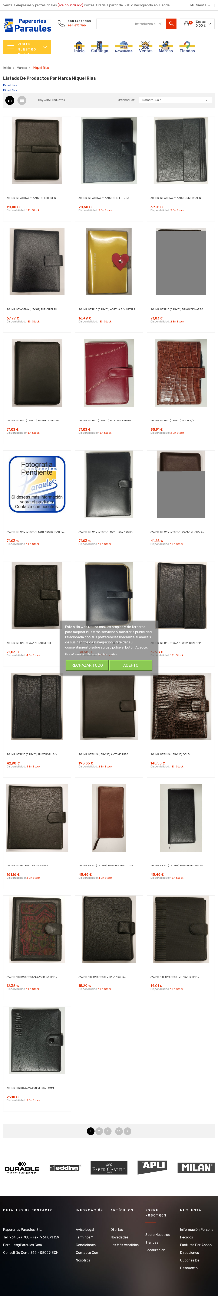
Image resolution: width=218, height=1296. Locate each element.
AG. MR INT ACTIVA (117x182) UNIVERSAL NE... (177, 197)
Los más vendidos (124, 1245)
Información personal (197, 1230)
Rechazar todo (87, 665)
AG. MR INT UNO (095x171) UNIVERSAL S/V (32, 754)
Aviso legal (85, 1230)
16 (119, 1131)
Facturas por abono (196, 1245)
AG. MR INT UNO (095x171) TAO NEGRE (29, 642)
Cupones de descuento (189, 1264)
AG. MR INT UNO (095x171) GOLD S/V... (173, 420)
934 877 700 (77, 25)
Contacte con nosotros (87, 1256)
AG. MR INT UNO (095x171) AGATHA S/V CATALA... (108, 309)
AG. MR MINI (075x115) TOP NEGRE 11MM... (175, 976)
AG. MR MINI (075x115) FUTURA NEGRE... (102, 976)
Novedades (119, 1237)
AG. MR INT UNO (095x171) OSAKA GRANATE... (177, 531)
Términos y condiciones (86, 1241)
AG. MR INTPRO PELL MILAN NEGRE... (28, 865)
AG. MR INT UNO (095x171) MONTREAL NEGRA (105, 531)
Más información (75, 654)
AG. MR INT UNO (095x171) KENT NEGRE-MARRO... (36, 531)
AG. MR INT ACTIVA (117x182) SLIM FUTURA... (105, 197)
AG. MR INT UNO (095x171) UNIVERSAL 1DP (176, 642)
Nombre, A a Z (175, 100)
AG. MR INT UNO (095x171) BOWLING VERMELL (106, 420)
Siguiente (127, 1131)
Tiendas (151, 1242)
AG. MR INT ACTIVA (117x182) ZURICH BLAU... (33, 309)
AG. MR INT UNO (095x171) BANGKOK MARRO (177, 309)
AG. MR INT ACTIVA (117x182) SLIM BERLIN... (32, 197)
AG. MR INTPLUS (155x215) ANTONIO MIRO (103, 754)
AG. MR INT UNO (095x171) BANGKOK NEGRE (33, 420)
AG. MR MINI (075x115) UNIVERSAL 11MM (30, 1088)
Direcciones (189, 1253)
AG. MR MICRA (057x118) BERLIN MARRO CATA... (107, 865)
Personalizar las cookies (102, 654)
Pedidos (186, 1237)
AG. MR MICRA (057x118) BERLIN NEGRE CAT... (178, 865)
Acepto (130, 665)
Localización (155, 1250)
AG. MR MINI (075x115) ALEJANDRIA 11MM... (32, 976)
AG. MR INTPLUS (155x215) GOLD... (171, 754)
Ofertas (116, 1230)
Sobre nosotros (157, 1235)
